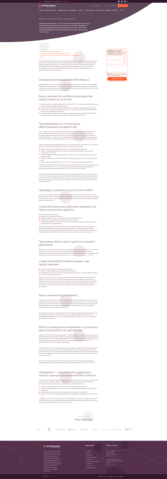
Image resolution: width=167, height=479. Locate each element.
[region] (64, 25)
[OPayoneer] (60, 429)
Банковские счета (62, 10)
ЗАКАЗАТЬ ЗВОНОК (123, 5)
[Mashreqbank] (95, 429)
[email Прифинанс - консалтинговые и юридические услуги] (127, 1)
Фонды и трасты (100, 10)
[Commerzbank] (49, 429)
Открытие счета (89, 459)
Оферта (121, 476)
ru (39, 1)
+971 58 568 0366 (112, 464)
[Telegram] (119, 1)
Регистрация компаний (49, 10)
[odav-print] (106, 429)
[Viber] (125, 1)
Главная (41, 10)
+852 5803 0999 (111, 456)
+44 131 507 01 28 (96, 5)
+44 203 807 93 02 (64, 1)
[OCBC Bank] (72, 429)
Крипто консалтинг (89, 10)
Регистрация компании (91, 457)
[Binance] (83, 429)
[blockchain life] (129, 429)
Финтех (80, 10)
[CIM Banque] (38, 429)
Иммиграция (108, 10)
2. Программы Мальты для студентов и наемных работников (55, 53)
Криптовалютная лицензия (92, 461)
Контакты (114, 5)
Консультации (89, 465)
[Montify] (117, 429)
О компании (88, 451)
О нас (107, 5)
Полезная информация (91, 467)
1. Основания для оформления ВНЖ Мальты (51, 51)
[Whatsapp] (122, 1)
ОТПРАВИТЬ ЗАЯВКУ (117, 79)
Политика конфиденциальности (111, 476)
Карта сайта (89, 455)
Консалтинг (115, 10)
